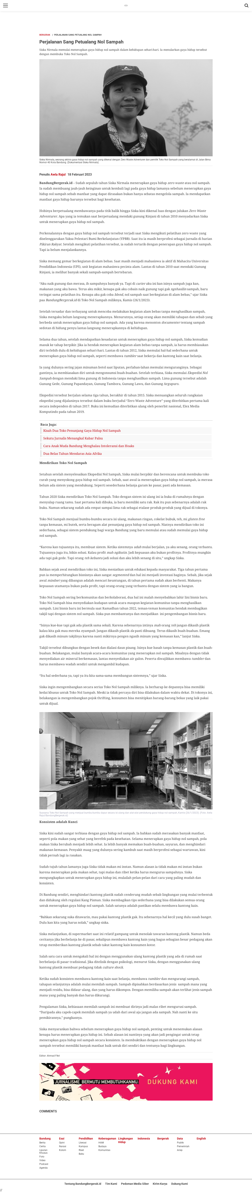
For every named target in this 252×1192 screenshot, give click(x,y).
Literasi (82, 1142)
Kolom (62, 1150)
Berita (42, 1142)
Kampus (83, 1146)
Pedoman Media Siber (135, 1183)
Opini (62, 1142)
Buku (81, 1153)
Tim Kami (111, 1183)
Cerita (42, 1146)
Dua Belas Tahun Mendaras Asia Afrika (72, 453)
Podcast (43, 1164)
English (201, 1138)
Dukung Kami (179, 1183)
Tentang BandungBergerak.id (82, 1183)
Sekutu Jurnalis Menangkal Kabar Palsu (73, 438)
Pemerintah (183, 1146)
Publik (180, 1142)
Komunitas (104, 1150)
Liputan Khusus (43, 1151)
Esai (61, 1138)
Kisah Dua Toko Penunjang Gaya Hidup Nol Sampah (82, 430)
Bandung (45, 1138)
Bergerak (44, 35)
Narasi (62, 1146)
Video (42, 1160)
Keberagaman (107, 1138)
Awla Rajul (58, 174)
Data (180, 1138)
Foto (41, 1156)
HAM (101, 1142)
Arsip (180, 1150)
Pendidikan (86, 1138)
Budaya (102, 1146)
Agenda (43, 1167)
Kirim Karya (160, 1183)
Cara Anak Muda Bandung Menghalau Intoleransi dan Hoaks (88, 446)
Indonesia (144, 1138)
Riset (81, 1150)
